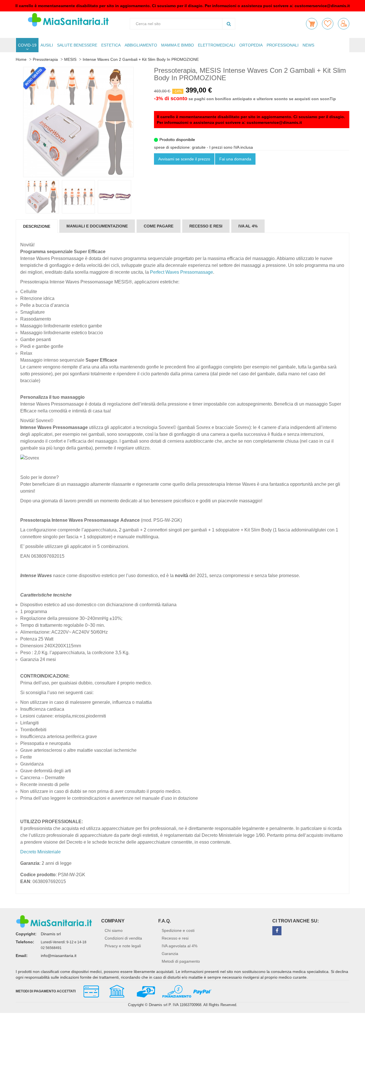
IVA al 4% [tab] (247, 226)
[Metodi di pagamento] (144, 991)
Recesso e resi (175, 938)
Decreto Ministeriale (40, 851)
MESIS (70, 59)
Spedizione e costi (178, 930)
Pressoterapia (45, 59)
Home (21, 59)
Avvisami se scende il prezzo (184, 159)
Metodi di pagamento (181, 961)
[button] (311, 23)
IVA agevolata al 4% (179, 946)
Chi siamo (114, 930)
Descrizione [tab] (36, 226)
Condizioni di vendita (123, 938)
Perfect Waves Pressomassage (181, 272)
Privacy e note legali (123, 946)
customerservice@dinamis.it (322, 5)
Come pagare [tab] (158, 226)
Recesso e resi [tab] (205, 226)
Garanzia (170, 953)
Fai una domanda (235, 159)
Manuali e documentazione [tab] (97, 226)
